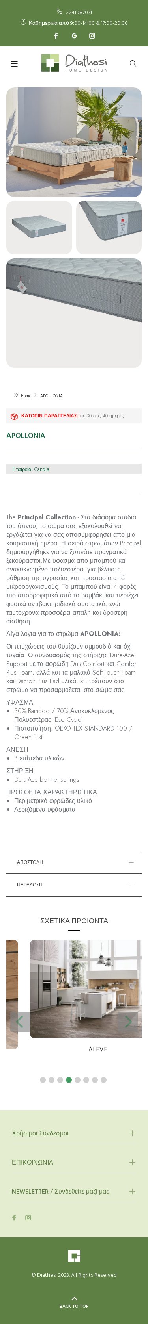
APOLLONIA (51, 396)
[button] (42, 1080)
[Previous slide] (20, 1022)
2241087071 (79, 12)
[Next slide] (128, 1022)
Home (26, 396)
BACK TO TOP (74, 1307)
